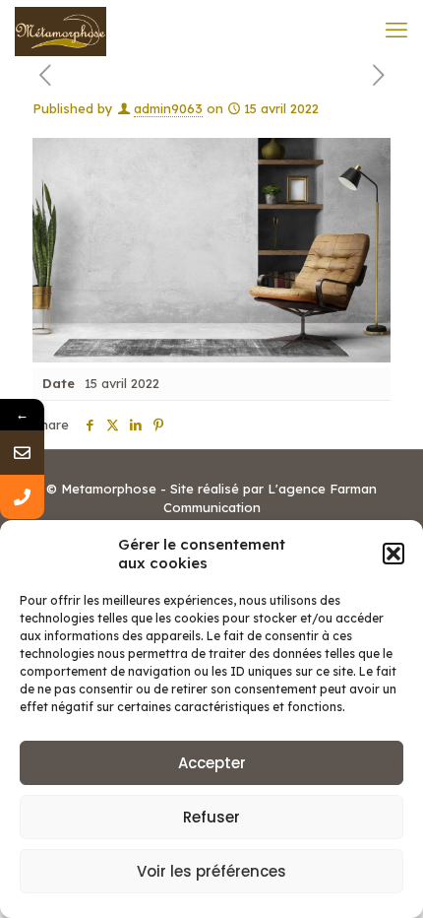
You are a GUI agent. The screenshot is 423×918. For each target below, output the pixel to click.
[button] (393, 553)
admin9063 (168, 108)
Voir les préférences (211, 871)
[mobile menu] (396, 29)
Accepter (212, 763)
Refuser (211, 817)
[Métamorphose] (60, 29)
